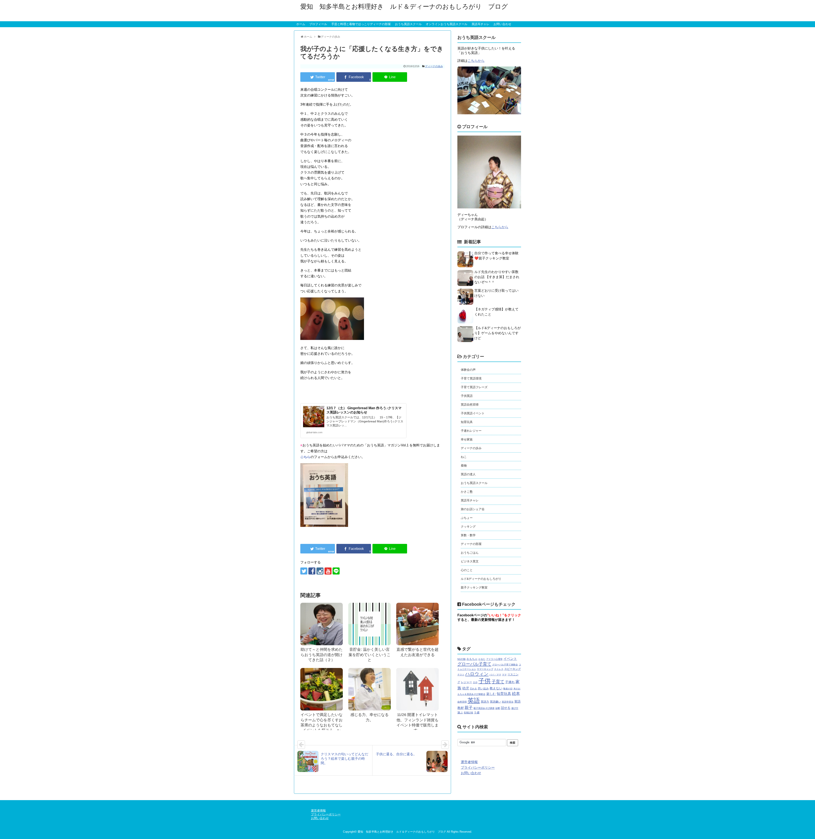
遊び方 (514, 708)
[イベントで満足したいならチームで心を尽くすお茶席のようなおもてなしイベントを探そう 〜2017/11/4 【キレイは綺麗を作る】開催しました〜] (321, 689)
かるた (481, 659)
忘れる (473, 688)
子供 (484, 681)
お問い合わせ (502, 24)
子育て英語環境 (471, 378)
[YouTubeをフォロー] (328, 570)
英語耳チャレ (480, 24)
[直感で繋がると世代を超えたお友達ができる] (417, 624)
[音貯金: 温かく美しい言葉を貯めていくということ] (369, 624)
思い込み (483, 688)
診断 (497, 708)
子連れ (510, 682)
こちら (305, 457)
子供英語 (467, 396)
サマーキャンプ (485, 669)
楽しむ (491, 694)
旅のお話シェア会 (473, 509)
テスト (460, 674)
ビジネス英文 (470, 561)
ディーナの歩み (434, 66)
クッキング (468, 526)
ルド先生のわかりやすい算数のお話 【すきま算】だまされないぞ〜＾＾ (496, 277)
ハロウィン (477, 673)
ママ (504, 674)
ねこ (464, 456)
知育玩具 (467, 422)
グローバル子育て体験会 (505, 664)
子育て (498, 681)
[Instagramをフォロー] (319, 570)
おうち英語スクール (408, 24)
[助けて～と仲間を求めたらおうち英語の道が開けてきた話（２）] (321, 624)
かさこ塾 (467, 491)
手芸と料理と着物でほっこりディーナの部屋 (361, 24)
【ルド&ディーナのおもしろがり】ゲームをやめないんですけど (497, 333)
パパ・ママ (495, 674)
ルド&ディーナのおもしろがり (481, 578)
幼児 (465, 688)
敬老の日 (508, 688)
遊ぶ (460, 712)
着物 (464, 465)
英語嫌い (495, 701)
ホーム (300, 24)
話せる (505, 708)
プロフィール (318, 24)
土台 (475, 682)
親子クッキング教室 (474, 587)
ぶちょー (467, 517)
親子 (469, 707)
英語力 (485, 701)
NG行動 (461, 659)
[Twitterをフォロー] (303, 570)
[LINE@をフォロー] (336, 570)
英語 (474, 700)
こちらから (476, 60)
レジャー (466, 682)
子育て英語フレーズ (474, 387)
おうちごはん (470, 552)
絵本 (516, 693)
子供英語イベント (473, 413)
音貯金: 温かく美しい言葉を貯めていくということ (369, 654)
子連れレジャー (471, 430)
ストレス (498, 669)
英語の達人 (468, 474)
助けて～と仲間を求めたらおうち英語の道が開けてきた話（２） (322, 654)
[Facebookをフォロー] (311, 570)
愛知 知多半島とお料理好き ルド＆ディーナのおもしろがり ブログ (404, 6)
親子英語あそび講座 (484, 708)
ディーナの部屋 (471, 544)
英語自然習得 (470, 404)
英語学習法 (507, 701)
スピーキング (512, 669)
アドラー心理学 (494, 659)
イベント (510, 659)
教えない (496, 688)
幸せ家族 (467, 439)
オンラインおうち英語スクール (446, 24)
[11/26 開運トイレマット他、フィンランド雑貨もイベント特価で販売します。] (417, 689)
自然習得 (462, 701)
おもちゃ (472, 659)
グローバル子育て (474, 664)
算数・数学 (468, 535)
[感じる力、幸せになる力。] (369, 689)
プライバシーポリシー (478, 767)
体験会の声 (468, 369)
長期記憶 (468, 712)
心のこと (467, 570)
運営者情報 (469, 762)
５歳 (476, 712)
